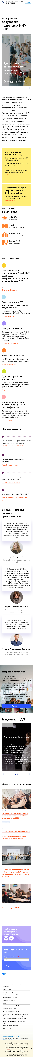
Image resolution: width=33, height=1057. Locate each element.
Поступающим (5, 822)
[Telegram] (5, 974)
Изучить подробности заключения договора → (14, 498)
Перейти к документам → (11, 465)
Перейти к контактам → (11, 482)
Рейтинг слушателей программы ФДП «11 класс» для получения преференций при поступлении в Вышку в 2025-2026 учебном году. (16, 835)
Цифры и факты (7, 989)
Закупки (5, 1003)
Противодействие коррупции (11, 1011)
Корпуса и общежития (9, 1000)
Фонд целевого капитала (9, 1008)
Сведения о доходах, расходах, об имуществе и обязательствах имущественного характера (16, 1014)
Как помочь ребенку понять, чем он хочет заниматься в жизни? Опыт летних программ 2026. (15, 815)
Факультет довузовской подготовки (14, 2)
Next (29, 88)
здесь (26, 1046)
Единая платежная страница (10, 1025)
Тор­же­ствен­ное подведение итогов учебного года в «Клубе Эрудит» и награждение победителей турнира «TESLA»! (15, 873)
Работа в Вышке (7, 1028)
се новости (16, 917)
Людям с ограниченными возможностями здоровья (14, 1022)
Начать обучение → (8, 420)
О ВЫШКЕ (6, 986)
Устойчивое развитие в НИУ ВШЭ (12, 994)
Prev (2, 88)
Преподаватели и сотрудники (11, 997)
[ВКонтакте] (3, 974)
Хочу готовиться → (8, 316)
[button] (12, 984)
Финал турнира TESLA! (10, 908)
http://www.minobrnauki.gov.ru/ (11, 1036)
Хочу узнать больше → (9, 290)
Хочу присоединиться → (10, 364)
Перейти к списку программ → (13, 445)
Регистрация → (10, 201)
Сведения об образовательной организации (15, 1018)
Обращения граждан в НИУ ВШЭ (11, 1006)
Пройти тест (16, 706)
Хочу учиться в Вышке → (10, 343)
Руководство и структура (10, 992)
